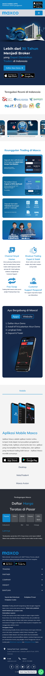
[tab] (15, 316)
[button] (3, 127)
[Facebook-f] (11, 667)
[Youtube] (23, 667)
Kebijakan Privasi (30, 597)
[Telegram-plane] (34, 667)
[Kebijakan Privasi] (30, 642)
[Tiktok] (28, 667)
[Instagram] (17, 667)
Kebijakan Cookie (10, 600)
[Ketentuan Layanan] (16, 642)
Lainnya (6, 530)
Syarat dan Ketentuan (12, 597)
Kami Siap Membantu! (28, 672)
